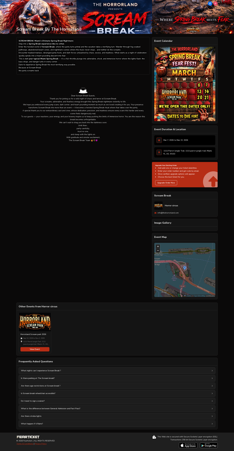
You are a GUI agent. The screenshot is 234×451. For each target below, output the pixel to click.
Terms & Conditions (24, 443)
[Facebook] (210, 3)
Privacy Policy (41, 443)
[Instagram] (215, 3)
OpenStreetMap (200, 296)
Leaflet (188, 296)
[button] (185, 268)
